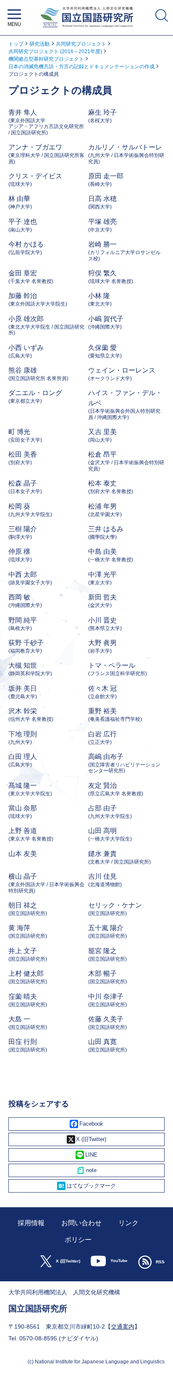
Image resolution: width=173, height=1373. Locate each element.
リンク (128, 1222)
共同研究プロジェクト (81, 44)
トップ (16, 44)
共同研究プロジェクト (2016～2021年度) (55, 51)
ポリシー (78, 1239)
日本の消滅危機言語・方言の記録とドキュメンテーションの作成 (81, 66)
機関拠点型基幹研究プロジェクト (46, 59)
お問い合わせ (81, 1222)
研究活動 (39, 44)
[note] (86, 1170)
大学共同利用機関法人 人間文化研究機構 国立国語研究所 (86, 29)
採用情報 (31, 1222)
